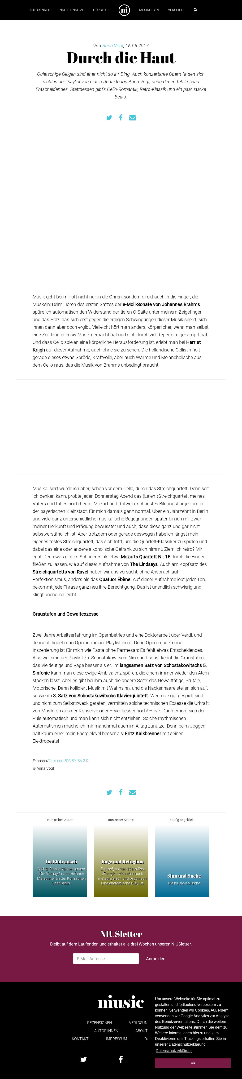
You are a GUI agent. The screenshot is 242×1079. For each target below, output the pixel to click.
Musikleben (149, 10)
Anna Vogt (112, 45)
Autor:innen (40, 10)
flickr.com (56, 760)
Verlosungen (142, 1022)
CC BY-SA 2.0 (77, 760)
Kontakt (80, 1038)
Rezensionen (99, 1022)
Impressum (116, 1038)
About (141, 1030)
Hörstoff (101, 10)
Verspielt (176, 10)
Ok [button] (193, 1063)
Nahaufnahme (72, 10)
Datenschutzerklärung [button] (174, 1051)
